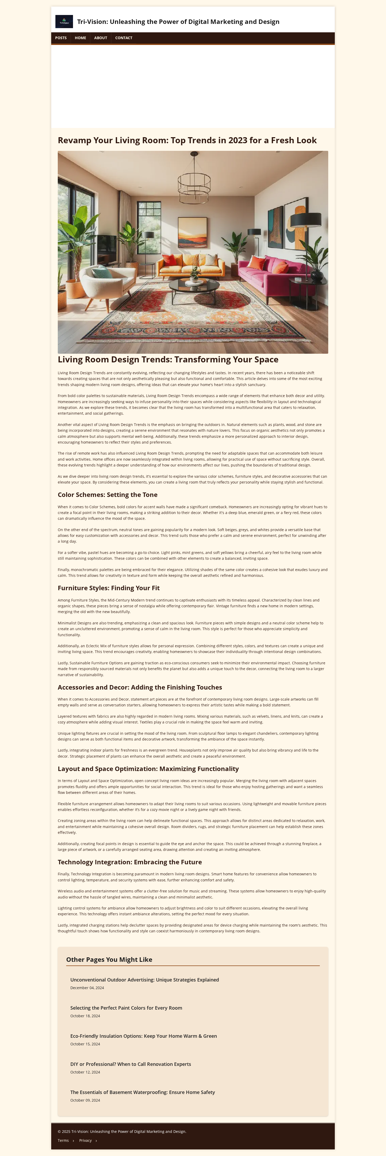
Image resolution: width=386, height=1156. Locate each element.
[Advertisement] (193, 84)
